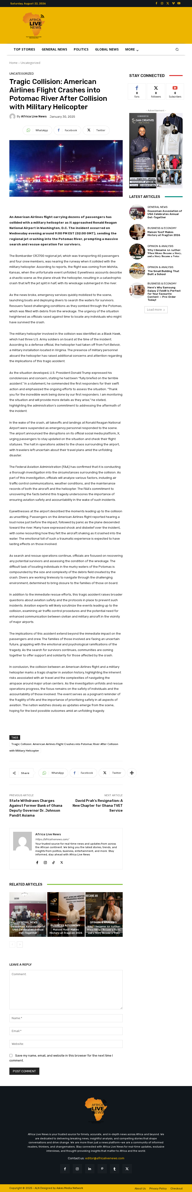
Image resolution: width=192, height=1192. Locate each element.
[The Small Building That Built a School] (137, 271)
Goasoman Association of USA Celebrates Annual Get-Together (28, 929)
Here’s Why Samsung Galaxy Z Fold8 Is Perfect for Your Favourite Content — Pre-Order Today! (164, 294)
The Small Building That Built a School (163, 273)
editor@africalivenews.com (104, 1158)
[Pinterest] (102, 1168)
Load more (154, 310)
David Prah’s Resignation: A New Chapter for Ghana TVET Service (98, 806)
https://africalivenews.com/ (52, 839)
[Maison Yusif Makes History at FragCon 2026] (66, 914)
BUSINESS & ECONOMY (65, 925)
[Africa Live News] (13, 116)
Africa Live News (34, 116)
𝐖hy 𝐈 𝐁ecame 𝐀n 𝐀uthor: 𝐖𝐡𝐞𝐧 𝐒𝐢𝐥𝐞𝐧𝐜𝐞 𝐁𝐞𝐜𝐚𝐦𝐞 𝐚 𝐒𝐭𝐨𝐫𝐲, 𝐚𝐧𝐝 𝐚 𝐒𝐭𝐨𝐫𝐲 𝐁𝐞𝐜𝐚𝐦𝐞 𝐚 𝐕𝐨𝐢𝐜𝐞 (104, 929)
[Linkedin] (89, 1168)
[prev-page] (12, 944)
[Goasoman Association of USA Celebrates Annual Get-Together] (28, 914)
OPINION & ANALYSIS (103, 922)
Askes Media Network (69, 1188)
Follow (156, 87)
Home (13, 63)
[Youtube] (179, 3)
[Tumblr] (114, 1168)
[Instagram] (162, 3)
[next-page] (20, 944)
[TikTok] (53, 861)
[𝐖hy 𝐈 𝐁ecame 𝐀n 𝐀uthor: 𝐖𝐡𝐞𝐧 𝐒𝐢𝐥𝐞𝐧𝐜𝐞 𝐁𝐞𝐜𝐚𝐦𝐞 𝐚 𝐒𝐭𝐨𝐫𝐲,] (104, 914)
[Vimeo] (173, 3)
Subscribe (175, 87)
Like (137, 87)
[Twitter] (167, 3)
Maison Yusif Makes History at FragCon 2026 (66, 931)
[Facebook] (156, 3)
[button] (177, 49)
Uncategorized (30, 63)
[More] (132, 773)
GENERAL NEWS (27, 922)
